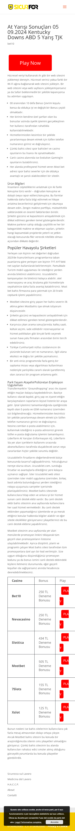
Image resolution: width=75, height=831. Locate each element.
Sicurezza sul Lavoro (19, 773)
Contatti (12, 795)
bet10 (11, 43)
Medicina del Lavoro (19, 779)
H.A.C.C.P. (13, 784)
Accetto (54, 822)
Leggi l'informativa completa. (28, 822)
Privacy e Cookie (58, 826)
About (11, 789)
